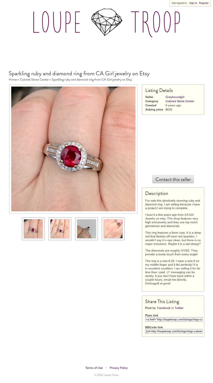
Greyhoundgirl (175, 97)
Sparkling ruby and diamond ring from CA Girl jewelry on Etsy (92, 79)
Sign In (193, 3)
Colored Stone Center (34, 79)
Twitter (179, 308)
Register (204, 3)
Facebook (163, 308)
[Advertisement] (106, 51)
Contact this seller (173, 179)
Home (13, 79)
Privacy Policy (119, 367)
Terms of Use (94, 367)
